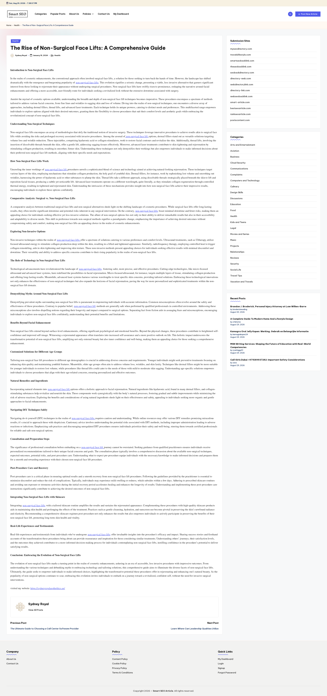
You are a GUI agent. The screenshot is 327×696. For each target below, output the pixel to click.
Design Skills (236, 192)
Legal (233, 228)
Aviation (234, 150)
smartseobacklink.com (242, 60)
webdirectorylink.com (241, 84)
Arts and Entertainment (242, 144)
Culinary (234, 186)
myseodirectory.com (241, 48)
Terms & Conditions (122, 672)
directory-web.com (240, 78)
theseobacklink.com (240, 66)
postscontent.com (240, 120)
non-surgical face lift (137, 136)
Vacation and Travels (241, 281)
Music (233, 240)
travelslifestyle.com (240, 54)
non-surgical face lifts (87, 82)
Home (8, 25)
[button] (308, 14)
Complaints (236, 174)
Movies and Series (239, 234)
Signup (221, 668)
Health (17, 25)
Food (233, 210)
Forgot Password (227, 672)
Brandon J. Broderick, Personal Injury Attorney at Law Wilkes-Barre (268, 306)
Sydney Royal (38, 604)
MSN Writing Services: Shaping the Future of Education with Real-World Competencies (270, 346)
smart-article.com (240, 102)
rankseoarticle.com (240, 114)
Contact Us (12, 663)
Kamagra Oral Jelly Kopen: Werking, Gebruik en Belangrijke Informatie (269, 331)
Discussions (236, 198)
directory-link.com (240, 90)
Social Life (235, 269)
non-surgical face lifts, (90, 269)
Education (235, 204)
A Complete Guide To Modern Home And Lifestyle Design (261, 318)
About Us (11, 659)
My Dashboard (225, 659)
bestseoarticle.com (240, 108)
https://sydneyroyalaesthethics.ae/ (47, 588)
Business (234, 156)
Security (234, 263)
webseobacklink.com (241, 96)
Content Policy (120, 659)
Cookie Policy (119, 663)
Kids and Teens (238, 222)
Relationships (237, 251)
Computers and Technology (245, 180)
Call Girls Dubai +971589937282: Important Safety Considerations (267, 359)
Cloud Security (238, 162)
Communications (239, 168)
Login (221, 663)
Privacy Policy (119, 668)
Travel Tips (236, 275)
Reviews (234, 257)
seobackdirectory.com (242, 72)
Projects (234, 246)
